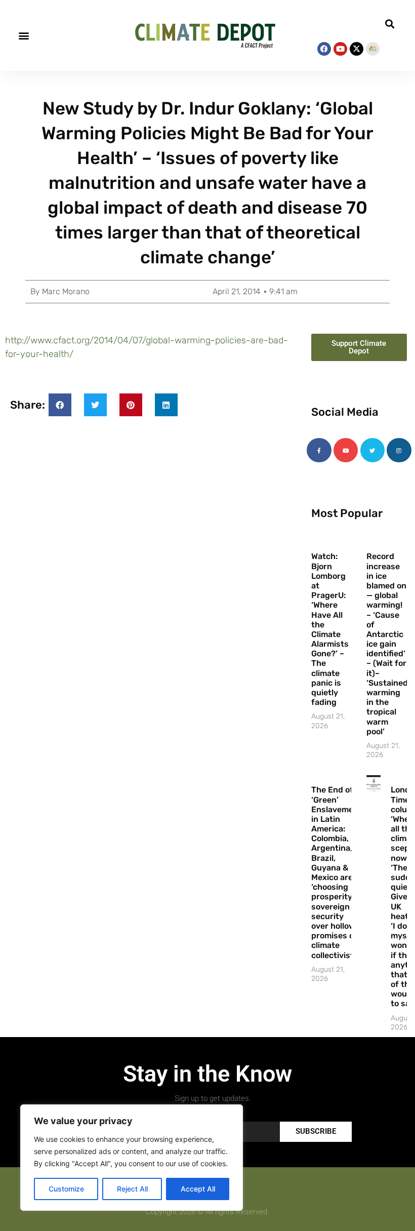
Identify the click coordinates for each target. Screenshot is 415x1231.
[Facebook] (324, 49)
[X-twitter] (356, 49)
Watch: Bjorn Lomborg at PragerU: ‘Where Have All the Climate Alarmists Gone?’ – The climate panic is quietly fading (330, 629)
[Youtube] (340, 49)
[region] (131, 1157)
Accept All (198, 1188)
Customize (66, 1188)
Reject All (132, 1188)
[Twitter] (372, 450)
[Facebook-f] (319, 450)
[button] (23, 35)
